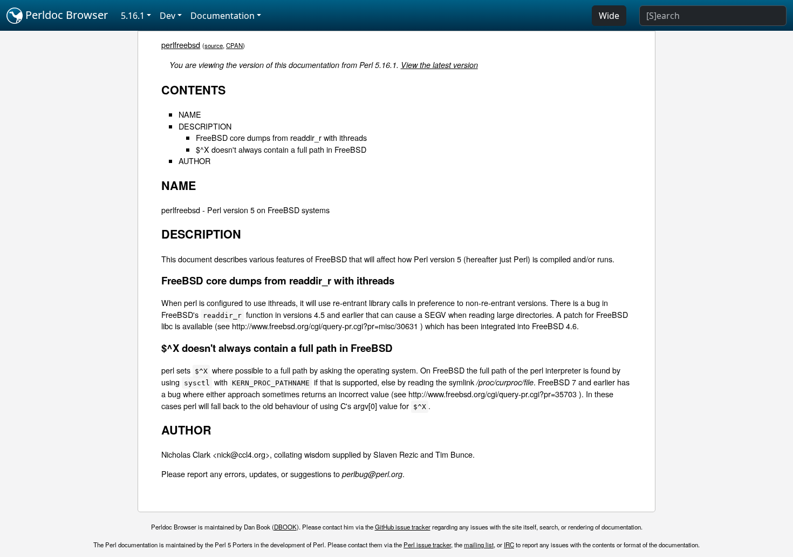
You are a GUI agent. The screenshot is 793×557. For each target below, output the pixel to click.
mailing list (479, 544)
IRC (509, 544)
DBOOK (285, 526)
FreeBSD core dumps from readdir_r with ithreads (281, 137)
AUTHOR (194, 160)
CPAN (234, 45)
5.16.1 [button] (133, 16)
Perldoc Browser (65, 15)
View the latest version (439, 64)
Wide (609, 16)
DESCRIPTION (205, 126)
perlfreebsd (180, 44)
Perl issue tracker (427, 544)
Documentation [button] (222, 16)
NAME (190, 114)
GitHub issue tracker (402, 526)
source (213, 45)
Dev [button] (167, 16)
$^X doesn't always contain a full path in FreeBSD (281, 149)
